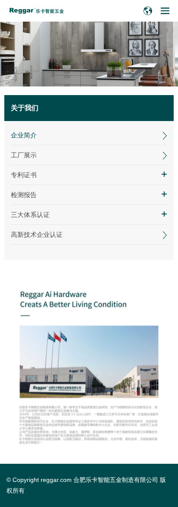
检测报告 (24, 194)
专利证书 (24, 175)
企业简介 (24, 135)
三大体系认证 (30, 214)
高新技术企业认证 (37, 234)
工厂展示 (24, 155)
